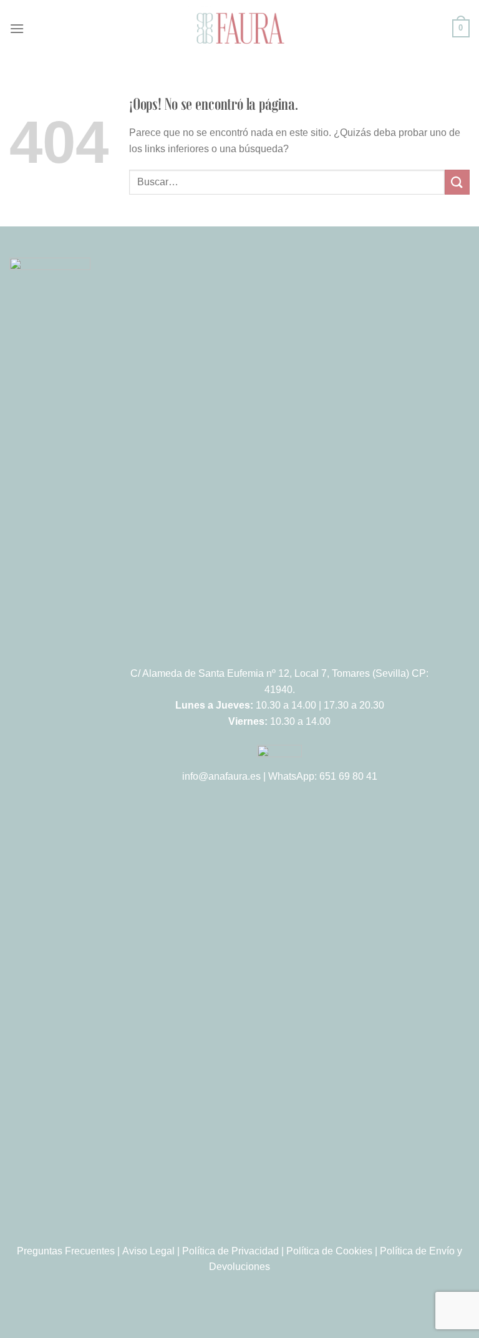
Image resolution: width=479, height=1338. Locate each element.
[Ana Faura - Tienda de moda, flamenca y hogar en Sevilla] (239, 28)
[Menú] (16, 28)
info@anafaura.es (221, 776)
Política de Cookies (329, 1251)
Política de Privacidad (230, 1251)
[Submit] (457, 182)
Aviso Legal (148, 1251)
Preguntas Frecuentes (66, 1251)
